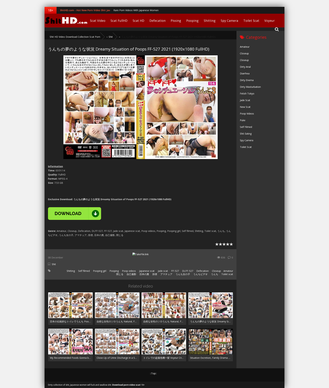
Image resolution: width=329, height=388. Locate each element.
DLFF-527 (187, 270)
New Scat (245, 106)
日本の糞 (144, 274)
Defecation (157, 21)
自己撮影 (131, 274)
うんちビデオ (200, 274)
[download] (74, 213)
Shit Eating (246, 133)
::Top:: (153, 373)
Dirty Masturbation (250, 86)
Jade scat (162, 270)
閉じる (119, 274)
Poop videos (128, 270)
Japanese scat (146, 270)
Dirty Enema (247, 80)
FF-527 (174, 270)
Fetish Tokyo (247, 93)
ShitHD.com (66, 20)
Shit (54, 264)
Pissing (176, 21)
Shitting (210, 21)
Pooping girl (99, 270)
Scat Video (97, 21)
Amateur (228, 270)
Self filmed (83, 270)
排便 (154, 274)
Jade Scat (245, 100)
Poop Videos (247, 113)
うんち (214, 274)
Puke (242, 120)
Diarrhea (244, 73)
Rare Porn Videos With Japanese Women (136, 10)
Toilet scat (227, 274)
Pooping (192, 21)
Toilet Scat (251, 21)
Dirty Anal (245, 66)
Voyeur (269, 21)
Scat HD (138, 21)
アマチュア (166, 274)
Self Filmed (246, 127)
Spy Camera (229, 21)
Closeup (216, 270)
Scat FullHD (119, 21)
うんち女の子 (182, 274)
